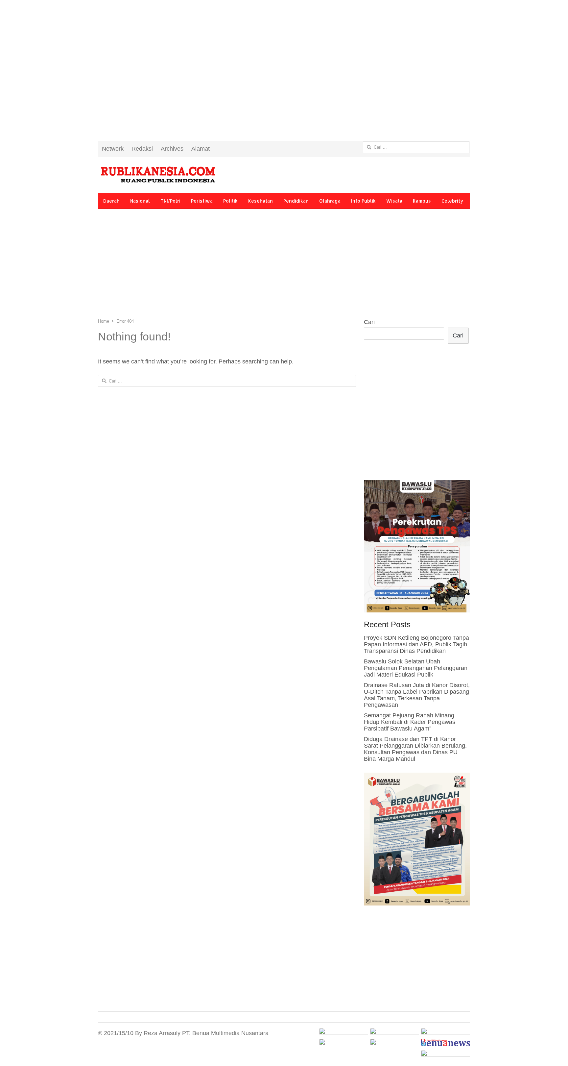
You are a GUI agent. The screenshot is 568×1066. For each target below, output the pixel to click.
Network (113, 148)
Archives (172, 148)
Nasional (140, 201)
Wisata (394, 201)
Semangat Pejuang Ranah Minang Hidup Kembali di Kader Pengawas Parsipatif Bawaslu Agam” (409, 722)
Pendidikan (296, 201)
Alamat (200, 148)
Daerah (111, 201)
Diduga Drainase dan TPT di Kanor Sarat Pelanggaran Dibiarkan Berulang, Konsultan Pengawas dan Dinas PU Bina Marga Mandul (415, 749)
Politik (230, 201)
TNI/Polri (170, 201)
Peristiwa (202, 201)
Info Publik (363, 201)
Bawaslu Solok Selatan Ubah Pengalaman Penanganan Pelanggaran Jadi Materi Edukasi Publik (415, 668)
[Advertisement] (284, 76)
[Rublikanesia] (157, 175)
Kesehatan (260, 201)
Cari (369, 322)
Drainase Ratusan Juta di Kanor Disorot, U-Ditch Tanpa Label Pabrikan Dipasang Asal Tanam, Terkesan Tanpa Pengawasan (417, 695)
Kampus (422, 201)
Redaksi (142, 148)
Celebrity (452, 201)
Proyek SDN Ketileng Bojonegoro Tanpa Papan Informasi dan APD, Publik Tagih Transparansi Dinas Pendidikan (416, 644)
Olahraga (330, 201)
